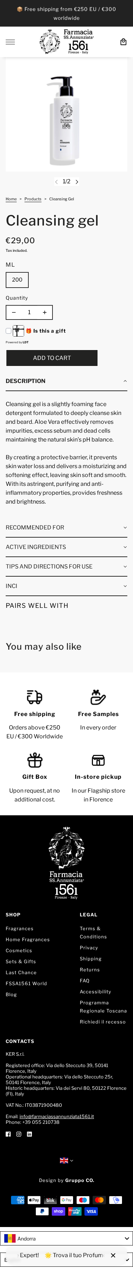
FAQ (85, 980)
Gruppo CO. (79, 1180)
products (32, 199)
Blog (11, 994)
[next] (77, 182)
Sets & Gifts (21, 961)
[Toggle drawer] (10, 42)
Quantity (17, 298)
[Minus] (13, 312)
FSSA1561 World (26, 983)
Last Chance (21, 972)
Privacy (89, 947)
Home (11, 199)
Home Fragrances (28, 939)
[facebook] (8, 1133)
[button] (66, 381)
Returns (90, 969)
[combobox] (66, 1238)
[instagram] (18, 1133)
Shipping (91, 958)
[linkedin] (29, 1133)
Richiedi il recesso (103, 1022)
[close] (113, 1255)
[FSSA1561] (66, 41)
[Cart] (123, 42)
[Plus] (44, 312)
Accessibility (95, 991)
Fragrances (20, 928)
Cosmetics (19, 950)
